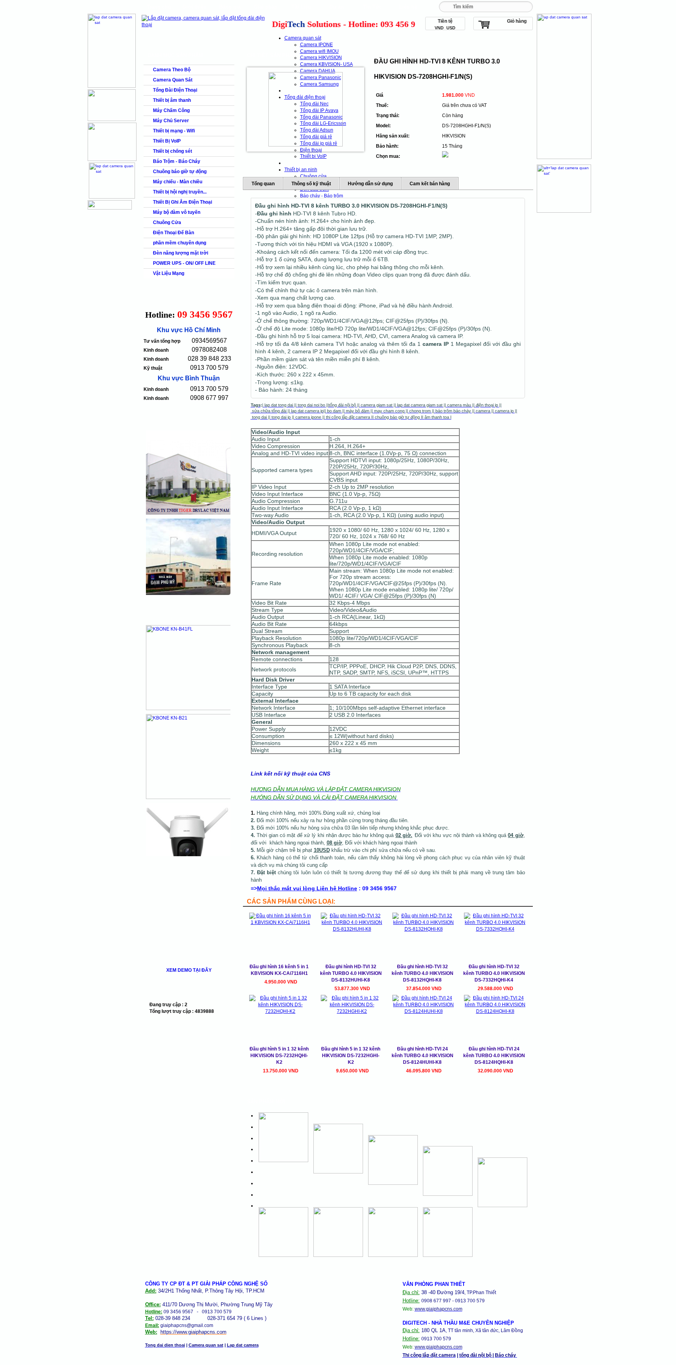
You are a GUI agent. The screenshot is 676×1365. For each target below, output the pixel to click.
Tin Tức (372, 7)
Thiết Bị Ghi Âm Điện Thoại (182, 202)
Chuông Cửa (167, 222)
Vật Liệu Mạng (168, 273)
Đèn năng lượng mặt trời (180, 253)
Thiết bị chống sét (172, 151)
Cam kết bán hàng (430, 183)
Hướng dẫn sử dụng (370, 183)
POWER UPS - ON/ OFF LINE (184, 263)
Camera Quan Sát (172, 80)
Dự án (336, 7)
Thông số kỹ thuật (311, 183)
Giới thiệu (194, 7)
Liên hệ (408, 7)
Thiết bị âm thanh (172, 100)
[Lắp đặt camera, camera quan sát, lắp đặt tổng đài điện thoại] (205, 24)
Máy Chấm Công (171, 110)
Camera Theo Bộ (172, 69)
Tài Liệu (301, 7)
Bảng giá (230, 7)
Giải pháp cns (265, 9)
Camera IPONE (316, 44)
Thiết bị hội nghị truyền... (180, 192)
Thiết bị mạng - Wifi (174, 131)
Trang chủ (159, 7)
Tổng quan (263, 183)
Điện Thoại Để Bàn (173, 232)
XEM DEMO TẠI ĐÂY (189, 970)
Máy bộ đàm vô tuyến (176, 212)
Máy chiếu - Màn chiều (177, 181)
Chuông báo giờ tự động (180, 171)
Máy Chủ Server (171, 120)
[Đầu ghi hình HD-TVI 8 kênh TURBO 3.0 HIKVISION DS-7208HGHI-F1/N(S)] (306, 109)
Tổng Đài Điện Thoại (175, 90)
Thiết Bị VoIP (167, 141)
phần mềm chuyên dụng (179, 243)
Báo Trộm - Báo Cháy (176, 161)
